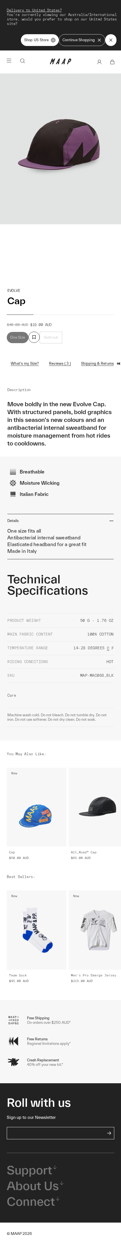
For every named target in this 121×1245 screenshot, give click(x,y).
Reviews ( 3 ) (60, 363)
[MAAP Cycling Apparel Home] (60, 63)
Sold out (51, 337)
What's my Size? (25, 363)
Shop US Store (36, 40)
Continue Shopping (78, 40)
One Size (17, 337)
